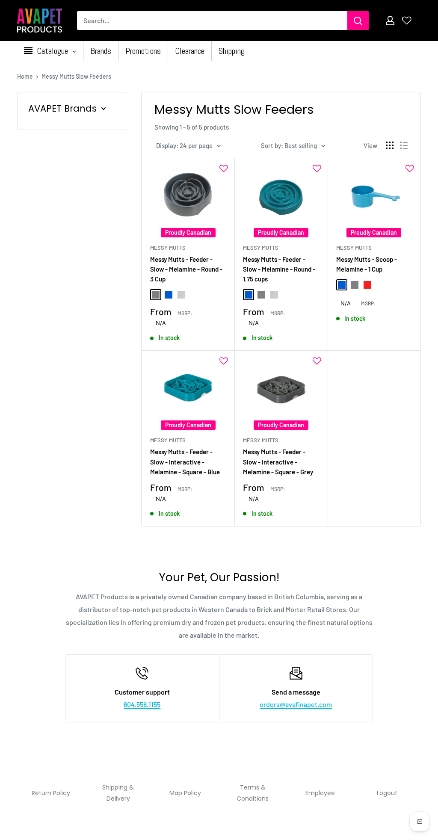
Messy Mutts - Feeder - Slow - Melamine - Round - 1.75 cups (279, 269)
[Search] (358, 20)
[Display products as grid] (390, 145)
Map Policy (185, 793)
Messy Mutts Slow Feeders (76, 76)
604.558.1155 (142, 704)
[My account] (390, 20)
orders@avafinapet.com (296, 704)
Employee (320, 793)
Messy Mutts (168, 247)
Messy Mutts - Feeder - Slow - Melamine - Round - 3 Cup (186, 269)
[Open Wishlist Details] (406, 20)
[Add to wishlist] (223, 168)
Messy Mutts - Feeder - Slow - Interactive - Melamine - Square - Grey (278, 462)
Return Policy (51, 793)
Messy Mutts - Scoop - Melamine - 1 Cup (366, 264)
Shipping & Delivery (118, 793)
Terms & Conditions (253, 793)
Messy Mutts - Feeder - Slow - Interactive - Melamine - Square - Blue (185, 462)
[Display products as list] (404, 145)
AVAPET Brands (62, 108)
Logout (387, 793)
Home (25, 76)
